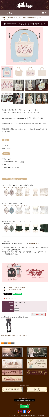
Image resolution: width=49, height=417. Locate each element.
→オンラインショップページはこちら (15, 187)
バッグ (18, 18)
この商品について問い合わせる (15, 287)
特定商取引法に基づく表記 (28, 415)
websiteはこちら (33, 243)
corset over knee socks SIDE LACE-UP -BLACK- (16, 336)
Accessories (10, 18)
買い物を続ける (11, 298)
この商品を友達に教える (13, 289)
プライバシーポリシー (13, 415)
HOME (3, 18)
